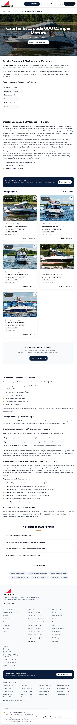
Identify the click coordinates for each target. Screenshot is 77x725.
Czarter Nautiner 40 (63, 686)
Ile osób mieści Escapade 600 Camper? (20, 535)
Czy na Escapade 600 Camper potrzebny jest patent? (25, 549)
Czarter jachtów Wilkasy (59, 577)
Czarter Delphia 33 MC (63, 694)
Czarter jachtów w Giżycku (15, 165)
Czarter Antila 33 (8, 686)
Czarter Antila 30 (44, 694)
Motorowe (6, 628)
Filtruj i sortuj (69, 191)
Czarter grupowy (57, 631)
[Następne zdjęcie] (35, 208)
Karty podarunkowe (58, 628)
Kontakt (54, 619)
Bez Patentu (6, 619)
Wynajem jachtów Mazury (10, 612)
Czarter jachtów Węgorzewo (36, 619)
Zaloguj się (59, 4)
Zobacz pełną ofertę (37, 358)
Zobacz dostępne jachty (37, 42)
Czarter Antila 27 (8, 694)
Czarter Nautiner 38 (45, 686)
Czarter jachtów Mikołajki (35, 615)
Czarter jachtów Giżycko (35, 612)
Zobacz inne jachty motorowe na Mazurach (20, 162)
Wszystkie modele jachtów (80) (12, 701)
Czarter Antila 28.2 (26, 694)
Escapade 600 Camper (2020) (53, 226)
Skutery (5, 622)
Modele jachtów (18, 11)
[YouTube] (13, 603)
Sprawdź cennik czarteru (14, 168)
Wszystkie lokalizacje (34, 638)
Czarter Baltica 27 (62, 688)
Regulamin (55, 641)
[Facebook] (4, 603)
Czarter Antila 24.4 (26, 691)
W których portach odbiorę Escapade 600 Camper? (24, 555)
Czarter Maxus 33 (26, 697)
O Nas (54, 612)
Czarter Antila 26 (44, 691)
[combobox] (51, 4)
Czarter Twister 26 (26, 688)
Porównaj (9, 198)
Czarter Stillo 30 (7, 688)
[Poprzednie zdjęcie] (5, 208)
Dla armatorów (56, 635)
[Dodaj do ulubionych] (35, 198)
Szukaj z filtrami (66, 182)
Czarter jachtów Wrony (17, 573)
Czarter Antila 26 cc (63, 691)
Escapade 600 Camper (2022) (16, 226)
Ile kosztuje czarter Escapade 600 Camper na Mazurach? (26, 542)
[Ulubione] (44, 4)
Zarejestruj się (69, 4)
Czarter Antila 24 (8, 691)
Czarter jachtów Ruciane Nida (36, 622)
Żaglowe (5, 631)
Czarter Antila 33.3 (26, 686)
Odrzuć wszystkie (41, 717)
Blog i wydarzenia (57, 615)
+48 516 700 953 (10, 652)
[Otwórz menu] (21, 4)
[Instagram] (9, 603)
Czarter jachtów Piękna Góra (19, 577)
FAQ (53, 622)
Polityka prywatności (58, 638)
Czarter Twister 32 (44, 688)
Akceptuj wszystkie (67, 717)
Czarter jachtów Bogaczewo (38, 573)
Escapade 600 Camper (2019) (16, 322)
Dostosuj (53, 717)
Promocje (5, 615)
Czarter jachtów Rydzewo (58, 573)
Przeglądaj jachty (64, 674)
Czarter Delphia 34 (8, 697)
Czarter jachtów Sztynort (40, 577)
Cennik (54, 625)
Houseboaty (6, 625)
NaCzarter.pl (7, 11)
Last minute (31, 641)
